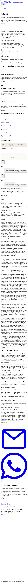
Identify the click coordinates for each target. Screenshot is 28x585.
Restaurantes (7, 557)
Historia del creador (8, 558)
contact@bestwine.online (7, 578)
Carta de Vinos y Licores (10, 555)
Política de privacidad (9, 565)
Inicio (5, 554)
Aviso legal (6, 564)
